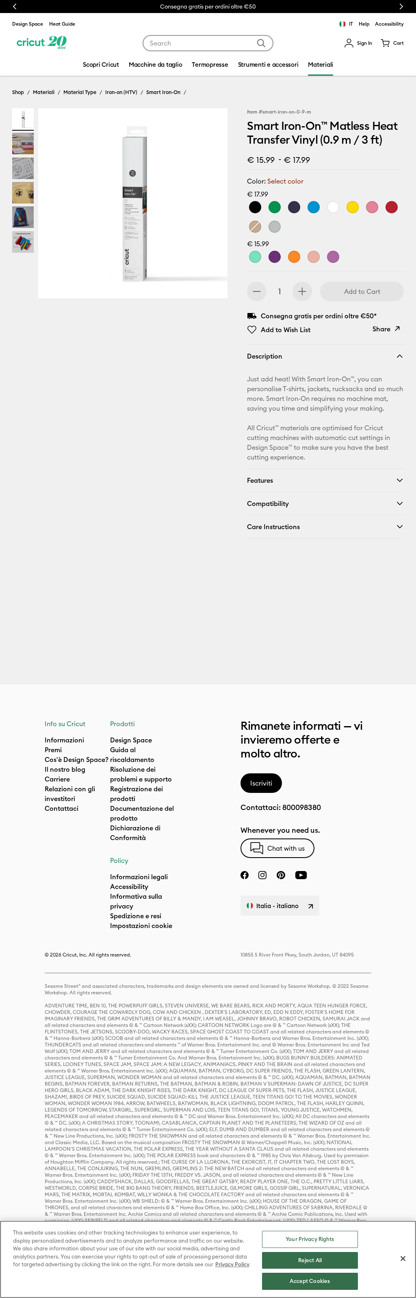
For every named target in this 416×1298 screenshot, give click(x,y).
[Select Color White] (333, 207)
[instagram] (262, 875)
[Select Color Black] (255, 207)
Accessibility (389, 24)
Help (364, 24)
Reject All (310, 1260)
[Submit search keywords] (261, 43)
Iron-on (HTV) (121, 92)
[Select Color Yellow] (352, 207)
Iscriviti (261, 783)
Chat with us (286, 848)
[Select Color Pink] (372, 207)
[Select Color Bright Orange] (294, 257)
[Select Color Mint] (255, 257)
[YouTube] (301, 875)
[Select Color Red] (392, 207)
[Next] (210, 205)
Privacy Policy (232, 1264)
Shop (18, 92)
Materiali (43, 92)
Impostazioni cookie (141, 926)
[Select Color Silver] (274, 227)
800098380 (301, 807)
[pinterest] (280, 875)
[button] (358, 43)
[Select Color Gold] (255, 227)
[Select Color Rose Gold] (314, 257)
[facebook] (244, 875)
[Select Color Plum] (274, 257)
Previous (15, 6)
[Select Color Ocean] (314, 207)
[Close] (403, 1258)
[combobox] (208, 43)
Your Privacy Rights (310, 1239)
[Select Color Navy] (294, 207)
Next (401, 6)
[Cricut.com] (41, 43)
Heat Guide (62, 24)
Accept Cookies (310, 1281)
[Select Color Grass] (274, 207)
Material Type (79, 92)
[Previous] (56, 205)
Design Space (27, 24)
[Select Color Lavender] (333, 257)
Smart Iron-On (163, 92)
